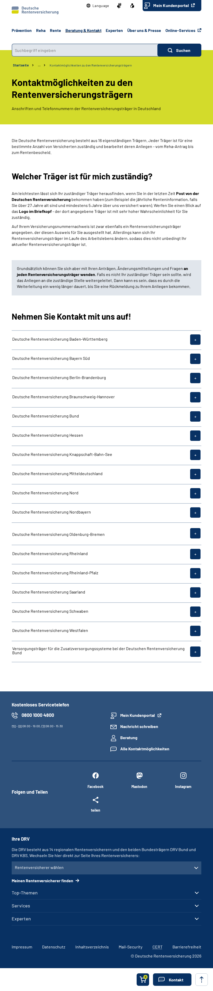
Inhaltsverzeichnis (92, 946)
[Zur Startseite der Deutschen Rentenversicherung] (35, 10)
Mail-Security (130, 946)
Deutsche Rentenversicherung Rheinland (50, 553)
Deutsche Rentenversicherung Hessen (47, 435)
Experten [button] (114, 30)
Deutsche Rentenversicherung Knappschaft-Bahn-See (62, 454)
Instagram (183, 786)
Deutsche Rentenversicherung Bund (45, 416)
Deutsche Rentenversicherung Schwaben (50, 611)
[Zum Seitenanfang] (201, 979)
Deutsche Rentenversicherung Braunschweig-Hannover (63, 397)
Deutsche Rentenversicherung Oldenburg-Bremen (58, 534)
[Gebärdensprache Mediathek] (119, 6)
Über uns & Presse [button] (144, 30)
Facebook (95, 786)
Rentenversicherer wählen (39, 867)
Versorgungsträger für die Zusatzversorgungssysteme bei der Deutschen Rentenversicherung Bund (98, 650)
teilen (95, 810)
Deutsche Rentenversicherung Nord (45, 493)
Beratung (128, 737)
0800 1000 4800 (38, 715)
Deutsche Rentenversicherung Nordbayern (51, 512)
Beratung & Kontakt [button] (83, 30)
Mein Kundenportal (171, 5)
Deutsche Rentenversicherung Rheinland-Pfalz (55, 573)
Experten (21, 918)
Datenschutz (53, 946)
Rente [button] (55, 30)
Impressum (22, 946)
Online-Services (180, 30)
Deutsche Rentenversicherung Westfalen (50, 630)
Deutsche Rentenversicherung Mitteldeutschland (57, 473)
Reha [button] (40, 30)
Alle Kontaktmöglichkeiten (144, 748)
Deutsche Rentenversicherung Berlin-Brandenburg (59, 377)
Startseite (21, 65)
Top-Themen (25, 892)
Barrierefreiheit (186, 946)
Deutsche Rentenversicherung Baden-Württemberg (60, 339)
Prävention (22, 30)
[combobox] (84, 50)
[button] (97, 6)
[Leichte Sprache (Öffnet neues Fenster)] (132, 6)
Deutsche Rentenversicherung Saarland (48, 592)
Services (21, 905)
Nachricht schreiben (139, 726)
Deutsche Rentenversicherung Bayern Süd (51, 358)
